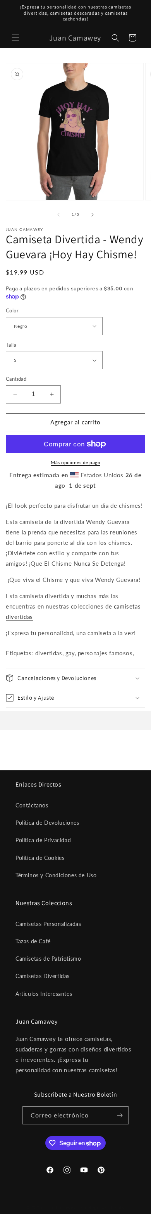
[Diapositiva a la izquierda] (58, 214)
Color (12, 310)
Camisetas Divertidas (42, 976)
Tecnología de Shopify (101, 1207)
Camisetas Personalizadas (48, 924)
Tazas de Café (33, 941)
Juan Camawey (60, 1207)
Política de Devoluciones (47, 822)
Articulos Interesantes (43, 993)
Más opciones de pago (75, 462)
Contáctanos (31, 805)
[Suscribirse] (119, 1115)
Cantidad (16, 379)
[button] (15, 37)
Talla (11, 345)
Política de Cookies (39, 858)
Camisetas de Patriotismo (48, 958)
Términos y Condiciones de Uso (55, 875)
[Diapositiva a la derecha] (92, 214)
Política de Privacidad (43, 840)
